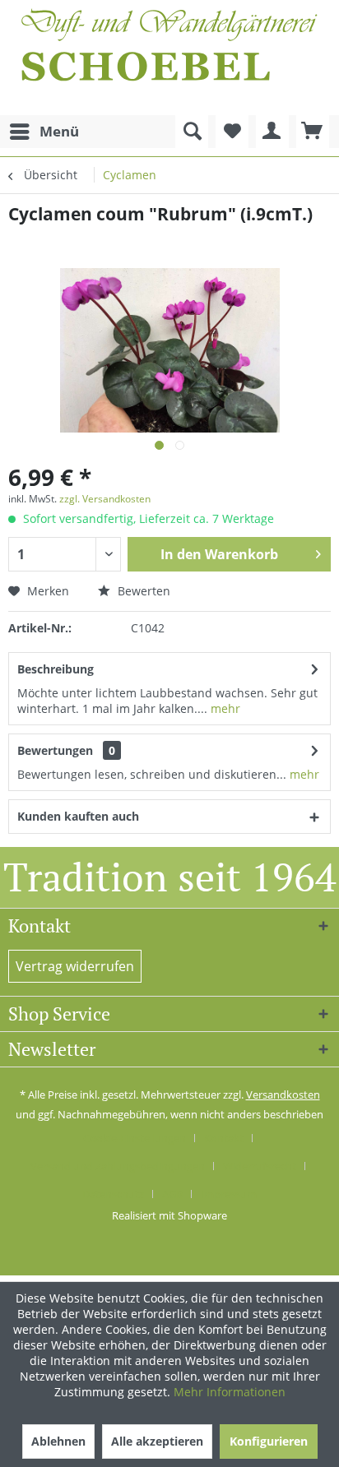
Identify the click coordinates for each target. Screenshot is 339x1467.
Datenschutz (113, 1194)
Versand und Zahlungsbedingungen (117, 1166)
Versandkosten (283, 1094)
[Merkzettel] (232, 131)
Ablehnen (58, 1441)
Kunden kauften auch (78, 816)
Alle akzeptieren (157, 1441)
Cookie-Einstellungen (134, 1138)
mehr (223, 708)
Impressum (229, 1194)
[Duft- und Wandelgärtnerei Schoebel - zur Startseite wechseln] (169, 57)
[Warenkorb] (312, 131)
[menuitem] (43, 131)
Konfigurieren (269, 1441)
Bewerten (142, 591)
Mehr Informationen (230, 1392)
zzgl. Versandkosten (105, 499)
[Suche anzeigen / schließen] (191, 131)
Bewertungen (55, 750)
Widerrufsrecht (259, 1166)
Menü (59, 131)
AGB (172, 1194)
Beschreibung (55, 669)
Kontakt (224, 1138)
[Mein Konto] (272, 131)
